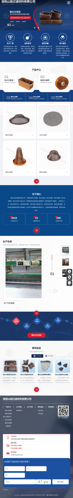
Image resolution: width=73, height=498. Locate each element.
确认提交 (60, 482)
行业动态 (39, 356)
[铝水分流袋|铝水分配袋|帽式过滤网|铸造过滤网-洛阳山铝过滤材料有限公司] (18, 2)
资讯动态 (40, 407)
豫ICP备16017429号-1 (53, 495)
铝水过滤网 (8, 410)
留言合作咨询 (36, 335)
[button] (34, 27)
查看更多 (8, 426)
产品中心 (8, 407)
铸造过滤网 (8, 413)
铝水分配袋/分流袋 (8, 416)
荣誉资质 (19, 410)
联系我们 (51, 407)
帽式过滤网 (8, 423)
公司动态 (50, 356)
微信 (69, 279)
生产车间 (30, 407)
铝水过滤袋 (8, 420)
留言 (69, 285)
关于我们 (19, 407)
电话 (69, 273)
